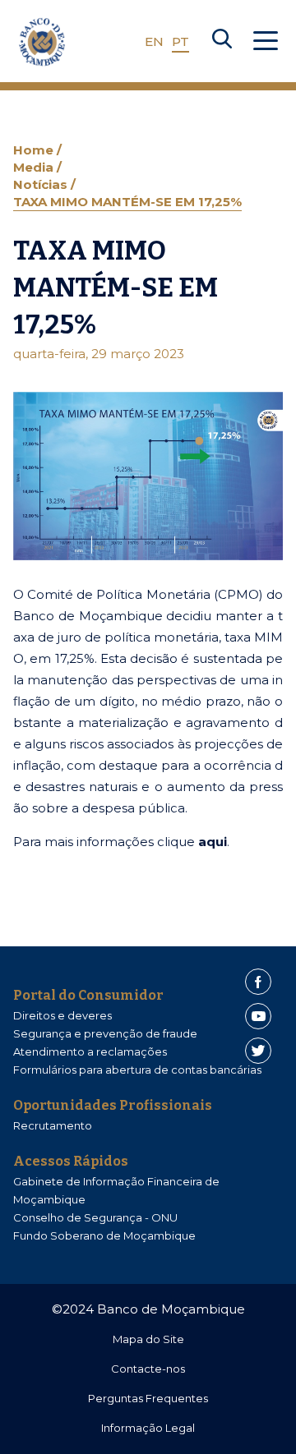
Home (35, 150)
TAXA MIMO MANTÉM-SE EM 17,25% (127, 201)
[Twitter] (258, 1051)
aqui (212, 841)
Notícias (42, 184)
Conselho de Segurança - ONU (95, 1217)
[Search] (222, 42)
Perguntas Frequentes (148, 1398)
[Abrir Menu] (265, 41)
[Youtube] (258, 1016)
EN (154, 41)
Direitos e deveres (62, 1015)
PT (180, 41)
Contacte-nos (148, 1368)
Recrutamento (52, 1125)
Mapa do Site (148, 1339)
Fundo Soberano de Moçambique (104, 1235)
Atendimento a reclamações (90, 1051)
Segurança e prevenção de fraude (105, 1033)
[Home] (42, 42)
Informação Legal (148, 1427)
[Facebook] (258, 982)
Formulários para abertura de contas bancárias (137, 1069)
